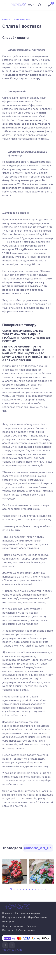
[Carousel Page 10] (39, 889)
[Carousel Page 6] (26, 889)
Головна (6, 19)
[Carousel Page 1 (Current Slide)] (11, 889)
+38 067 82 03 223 (12, 949)
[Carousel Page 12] (45, 889)
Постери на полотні (13, 917)
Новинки (7, 913)
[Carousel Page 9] (36, 889)
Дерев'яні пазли (37, 917)
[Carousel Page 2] (14, 889)
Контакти (7, 930)
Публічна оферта (25, 930)
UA (30, 4)
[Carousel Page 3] (17, 889)
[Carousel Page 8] (33, 889)
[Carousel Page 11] (42, 889)
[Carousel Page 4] (20, 889)
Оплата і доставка (22, 19)
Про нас (31, 926)
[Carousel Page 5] (23, 889)
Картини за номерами (27, 913)
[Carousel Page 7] (29, 889)
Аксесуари (8, 921)
